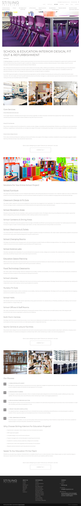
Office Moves (32, 8)
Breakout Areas (6, 9)
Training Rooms (62, 8)
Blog (72, 4)
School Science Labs (12, 249)
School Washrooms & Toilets (16, 229)
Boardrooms (52, 8)
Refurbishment (22, 8)
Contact (77, 4)
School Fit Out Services (8, 123)
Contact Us (40, 149)
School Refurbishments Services (10, 112)
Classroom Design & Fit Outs (16, 200)
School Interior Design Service (10, 134)
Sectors (56, 4)
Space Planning (42, 8)
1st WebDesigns (75, 504)
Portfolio (49, 4)
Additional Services (74, 9)
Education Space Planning (15, 259)
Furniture (22, 9)
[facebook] (78, 2)
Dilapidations (55, 9)
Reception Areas (73, 8)
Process (62, 4)
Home (44, 4)
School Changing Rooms (14, 239)
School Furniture (10, 190)
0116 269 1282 (74, 2)
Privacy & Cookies (21, 504)
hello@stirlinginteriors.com (64, 2)
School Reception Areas (14, 210)
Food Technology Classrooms (16, 268)
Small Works (38, 9)
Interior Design (6, 8)
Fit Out (14, 8)
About (67, 4)
